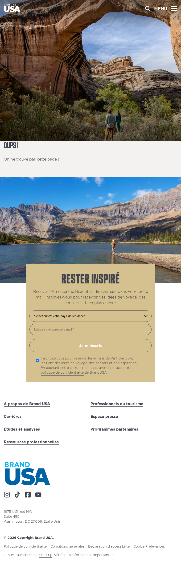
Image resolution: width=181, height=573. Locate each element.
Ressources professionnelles (31, 441)
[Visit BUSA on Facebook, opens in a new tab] (28, 495)
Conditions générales (67, 546)
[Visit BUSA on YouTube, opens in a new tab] (38, 495)
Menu (160, 9)
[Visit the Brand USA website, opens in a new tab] (27, 474)
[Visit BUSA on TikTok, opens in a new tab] (17, 495)
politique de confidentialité (62, 372)
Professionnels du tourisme (116, 403)
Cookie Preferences (149, 546)
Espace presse (104, 416)
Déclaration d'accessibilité (109, 546)
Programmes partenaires (114, 429)
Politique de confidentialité (25, 546)
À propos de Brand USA (27, 403)
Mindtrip (45, 555)
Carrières (12, 416)
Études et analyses (22, 429)
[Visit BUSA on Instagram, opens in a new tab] (7, 495)
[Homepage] (12, 10)
